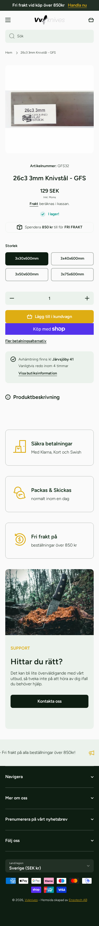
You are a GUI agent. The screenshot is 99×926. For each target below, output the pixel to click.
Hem (8, 52)
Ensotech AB (78, 900)
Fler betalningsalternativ (25, 341)
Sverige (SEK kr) (25, 868)
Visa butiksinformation (37, 373)
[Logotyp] (49, 19)
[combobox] (49, 36)
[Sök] (10, 36)
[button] (91, 20)
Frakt (34, 204)
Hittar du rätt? (37, 661)
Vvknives (31, 900)
